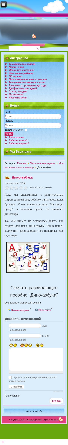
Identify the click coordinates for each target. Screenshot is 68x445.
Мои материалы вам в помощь (28, 79)
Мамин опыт (16, 67)
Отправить (16, 386)
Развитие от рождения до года (27, 85)
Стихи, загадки (18, 91)
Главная (21, 163)
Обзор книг (15, 76)
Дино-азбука (22, 177)
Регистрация (16, 137)
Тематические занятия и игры (27, 82)
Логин (8, 111)
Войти (8, 133)
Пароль (9, 120)
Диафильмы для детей (23, 88)
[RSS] (61, 419)
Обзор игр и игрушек (21, 70)
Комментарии (20, 310)
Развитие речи (18, 97)
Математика (16, 94)
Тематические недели (22, 64)
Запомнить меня (14, 129)
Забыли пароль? (19, 143)
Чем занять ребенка (21, 73)
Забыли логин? (18, 140)
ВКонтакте (44, 309)
